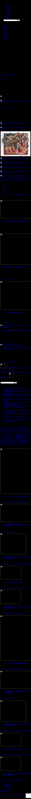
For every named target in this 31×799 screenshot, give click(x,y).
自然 (28, 442)
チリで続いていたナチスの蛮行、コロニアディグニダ (15, 582)
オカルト (6, 38)
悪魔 (6, 442)
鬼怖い (25, 194)
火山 (9, 442)
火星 (13, 442)
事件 (25, 435)
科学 (20, 442)
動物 (5, 30)
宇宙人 (28, 437)
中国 (20, 435)
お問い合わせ (7, 784)
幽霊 (7, 440)
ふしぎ (5, 32)
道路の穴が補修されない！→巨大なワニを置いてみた (15, 267)
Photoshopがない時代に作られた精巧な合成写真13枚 (15, 221)
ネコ (11, 433)
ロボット (14, 435)
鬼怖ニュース (5, 791)
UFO (5, 36)
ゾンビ (23, 431)
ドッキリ (7, 433)
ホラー (8, 194)
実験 (2, 440)
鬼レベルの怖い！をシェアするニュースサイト (13, 794)
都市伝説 (6, 39)
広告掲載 (6, 786)
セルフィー (17, 431)
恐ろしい (6, 29)
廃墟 (12, 440)
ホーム (5, 783)
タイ (26, 431)
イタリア (13, 429)
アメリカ (23, 427)
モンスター (14, 194)
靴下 (21, 194)
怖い (5, 35)
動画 (21, 437)
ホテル (15, 433)
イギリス (5, 429)
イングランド (19, 429)
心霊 (17, 440)
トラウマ (3, 194)
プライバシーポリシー (10, 788)
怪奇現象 (6, 33)
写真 (7, 437)
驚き (5, 25)
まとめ (14, 427)
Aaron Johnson (6, 108)
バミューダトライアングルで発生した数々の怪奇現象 (15, 496)
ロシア (8, 435)
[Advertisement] (15, 57)
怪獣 (18, 194)
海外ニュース (7, 27)
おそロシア (6, 427)
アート (3, 193)
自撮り (24, 442)
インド (25, 429)
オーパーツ (10, 431)
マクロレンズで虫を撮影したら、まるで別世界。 (14, 312)
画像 (16, 442)
